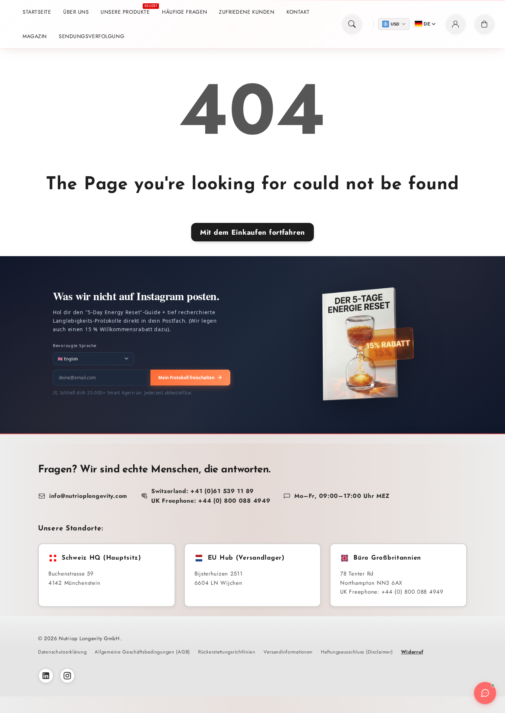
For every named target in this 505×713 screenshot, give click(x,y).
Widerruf (412, 651)
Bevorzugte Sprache (74, 345)
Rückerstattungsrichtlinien (226, 651)
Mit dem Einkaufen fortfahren (252, 232)
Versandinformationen (288, 651)
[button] (352, 24)
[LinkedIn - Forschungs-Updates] (46, 675)
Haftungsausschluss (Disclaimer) (357, 651)
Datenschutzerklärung (62, 651)
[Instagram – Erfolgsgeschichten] (67, 675)
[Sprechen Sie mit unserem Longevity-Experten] (485, 693)
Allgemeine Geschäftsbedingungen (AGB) (142, 651)
